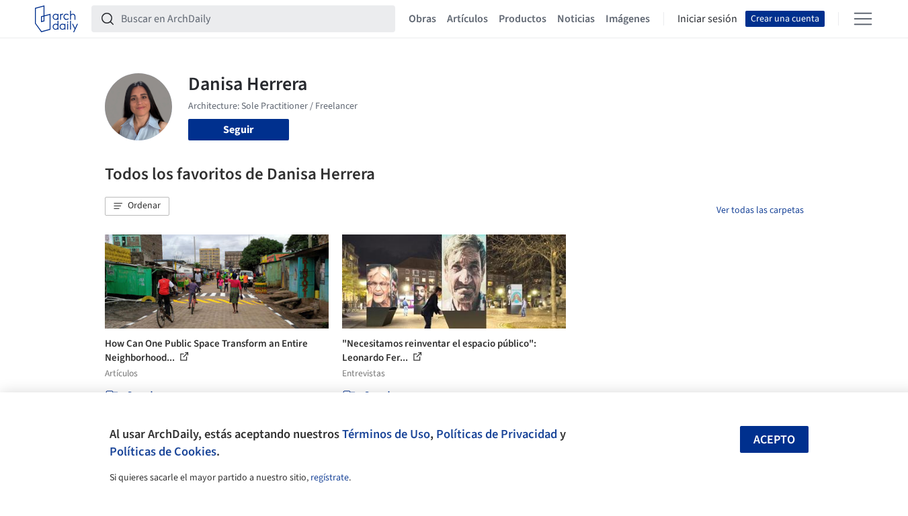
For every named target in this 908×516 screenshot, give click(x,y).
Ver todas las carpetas (760, 210)
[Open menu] (863, 19)
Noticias (576, 18)
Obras (422, 18)
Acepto (774, 439)
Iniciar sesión (707, 18)
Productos (522, 18)
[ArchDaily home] (56, 18)
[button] (137, 206)
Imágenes (628, 18)
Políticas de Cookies (163, 451)
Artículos (467, 18)
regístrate (330, 477)
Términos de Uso (386, 434)
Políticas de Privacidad (496, 434)
